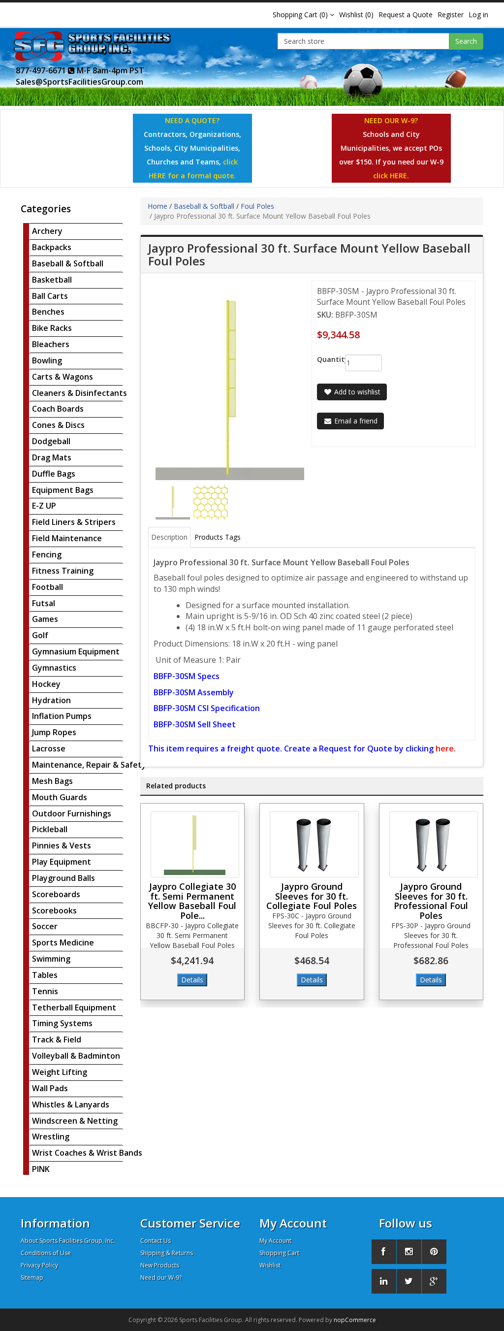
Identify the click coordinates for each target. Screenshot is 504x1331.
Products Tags (217, 537)
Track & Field (56, 1039)
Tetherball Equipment (74, 1007)
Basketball (52, 279)
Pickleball (49, 829)
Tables (45, 975)
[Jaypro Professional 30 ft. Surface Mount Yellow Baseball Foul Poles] (174, 501)
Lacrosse (48, 748)
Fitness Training (63, 570)
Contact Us (155, 1240)
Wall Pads (50, 1088)
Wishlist (270, 1265)
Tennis (45, 991)
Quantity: (323, 359)
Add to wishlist (356, 391)
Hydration (51, 700)
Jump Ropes (54, 732)
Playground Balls (63, 878)
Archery (47, 231)
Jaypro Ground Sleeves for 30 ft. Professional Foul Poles (431, 900)
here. (446, 748)
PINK (41, 1169)
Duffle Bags (53, 473)
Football (47, 587)
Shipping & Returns (166, 1253)
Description (169, 537)
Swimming (51, 958)
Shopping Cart (279, 1253)
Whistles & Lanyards (70, 1104)
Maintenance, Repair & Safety (89, 764)
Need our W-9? (161, 1277)
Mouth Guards (59, 797)
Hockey (46, 684)
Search (466, 41)
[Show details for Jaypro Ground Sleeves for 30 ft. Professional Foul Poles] (434, 844)
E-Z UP (44, 505)
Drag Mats (51, 457)
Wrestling (50, 1136)
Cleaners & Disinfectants (79, 393)
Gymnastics (54, 667)
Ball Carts (50, 296)
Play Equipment (61, 861)
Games (45, 619)
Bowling (47, 360)
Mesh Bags (52, 781)
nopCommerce (355, 1320)
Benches (48, 311)
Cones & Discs (58, 425)
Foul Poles (257, 206)
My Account (275, 1240)
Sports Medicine (63, 942)
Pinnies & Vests (61, 845)
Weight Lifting (59, 1072)
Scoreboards (56, 894)
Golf (40, 635)
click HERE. (391, 175)
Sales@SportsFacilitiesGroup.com (79, 81)
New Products (159, 1265)
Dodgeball (51, 441)
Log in (478, 14)
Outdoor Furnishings (71, 813)
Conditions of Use (46, 1253)
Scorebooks (54, 910)
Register (451, 14)
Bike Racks (52, 328)
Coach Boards (58, 408)
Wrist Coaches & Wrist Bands (87, 1152)
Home (157, 206)
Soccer (45, 926)
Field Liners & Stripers (74, 522)
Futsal (43, 603)
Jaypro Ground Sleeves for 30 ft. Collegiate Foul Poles (311, 896)
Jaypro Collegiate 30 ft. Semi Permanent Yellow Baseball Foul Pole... (192, 900)
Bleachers (50, 344)
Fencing (47, 554)
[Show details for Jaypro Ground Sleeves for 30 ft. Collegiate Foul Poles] (314, 844)
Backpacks (51, 247)
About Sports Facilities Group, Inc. (68, 1240)
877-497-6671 (42, 70)
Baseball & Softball (67, 263)
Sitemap (32, 1277)
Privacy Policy (39, 1265)
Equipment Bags (63, 490)
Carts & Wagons (62, 376)
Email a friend (355, 420)
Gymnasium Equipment (76, 651)
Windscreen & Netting (75, 1120)
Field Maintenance (67, 538)
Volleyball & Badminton (76, 1055)
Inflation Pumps (62, 716)
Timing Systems (62, 1023)
